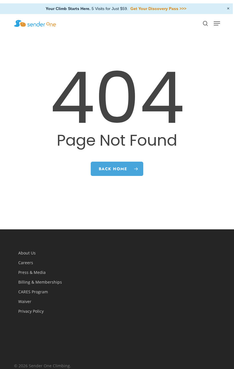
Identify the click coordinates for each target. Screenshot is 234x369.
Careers (25, 262)
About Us (27, 253)
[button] (217, 23)
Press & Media (32, 272)
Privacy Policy (31, 311)
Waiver (24, 301)
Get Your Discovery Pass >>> (158, 8)
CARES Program (33, 291)
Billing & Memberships (40, 282)
